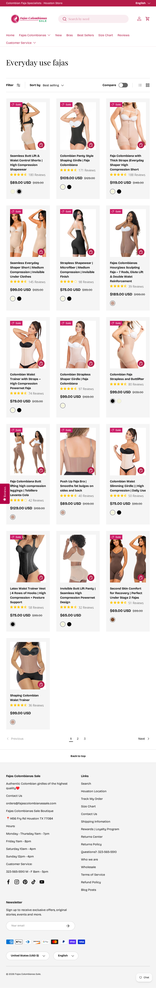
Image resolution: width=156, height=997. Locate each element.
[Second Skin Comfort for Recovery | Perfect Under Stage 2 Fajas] (128, 558)
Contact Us (89, 814)
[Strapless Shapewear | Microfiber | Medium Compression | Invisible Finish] (78, 233)
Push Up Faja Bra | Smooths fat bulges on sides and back (76, 486)
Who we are (89, 859)
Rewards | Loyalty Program (100, 829)
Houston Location (94, 791)
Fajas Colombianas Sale (28, 974)
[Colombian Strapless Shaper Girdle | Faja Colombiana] (78, 345)
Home (10, 35)
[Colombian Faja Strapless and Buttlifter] (128, 345)
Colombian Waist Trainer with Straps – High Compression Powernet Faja (25, 381)
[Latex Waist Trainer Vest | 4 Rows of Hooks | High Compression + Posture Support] (28, 558)
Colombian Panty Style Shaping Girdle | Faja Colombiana (76, 160)
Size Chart (105, 35)
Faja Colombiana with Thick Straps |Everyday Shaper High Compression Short (127, 162)
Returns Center (92, 836)
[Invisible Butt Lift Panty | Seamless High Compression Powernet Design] (78, 558)
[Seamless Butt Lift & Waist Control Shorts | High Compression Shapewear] (28, 126)
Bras (69, 35)
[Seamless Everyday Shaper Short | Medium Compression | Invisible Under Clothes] (28, 233)
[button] (147, 19)
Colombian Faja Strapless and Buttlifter (127, 377)
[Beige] (12, 191)
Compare (109, 85)
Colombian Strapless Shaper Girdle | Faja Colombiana (75, 379)
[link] (37, 738)
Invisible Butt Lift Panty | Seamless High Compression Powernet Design (78, 595)
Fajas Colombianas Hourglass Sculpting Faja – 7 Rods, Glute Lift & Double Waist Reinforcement (126, 272)
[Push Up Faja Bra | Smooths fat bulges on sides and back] (78, 452)
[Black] (69, 187)
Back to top (78, 756)
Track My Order (92, 799)
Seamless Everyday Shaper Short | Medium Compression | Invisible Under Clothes (27, 269)
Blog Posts (88, 890)
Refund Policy (91, 882)
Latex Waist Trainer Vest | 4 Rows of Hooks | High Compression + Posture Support (28, 595)
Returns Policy (91, 844)
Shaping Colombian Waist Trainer (24, 698)
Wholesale (88, 867)
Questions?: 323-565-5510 (99, 852)
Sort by (35, 85)
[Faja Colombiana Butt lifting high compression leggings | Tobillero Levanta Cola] (28, 452)
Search (86, 783)
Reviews (123, 35)
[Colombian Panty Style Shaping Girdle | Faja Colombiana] (78, 126)
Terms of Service (93, 874)
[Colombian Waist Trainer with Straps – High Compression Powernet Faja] (28, 345)
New (58, 35)
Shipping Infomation (95, 821)
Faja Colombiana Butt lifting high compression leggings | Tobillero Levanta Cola (28, 488)
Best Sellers (85, 35)
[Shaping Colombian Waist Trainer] (28, 666)
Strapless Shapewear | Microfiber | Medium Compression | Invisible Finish (77, 269)
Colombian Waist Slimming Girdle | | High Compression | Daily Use (128, 486)
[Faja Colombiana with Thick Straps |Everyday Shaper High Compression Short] (128, 126)
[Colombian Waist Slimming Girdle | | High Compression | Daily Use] (128, 452)
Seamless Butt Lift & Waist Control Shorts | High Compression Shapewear (26, 162)
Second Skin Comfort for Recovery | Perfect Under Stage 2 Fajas (126, 593)
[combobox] (93, 19)
